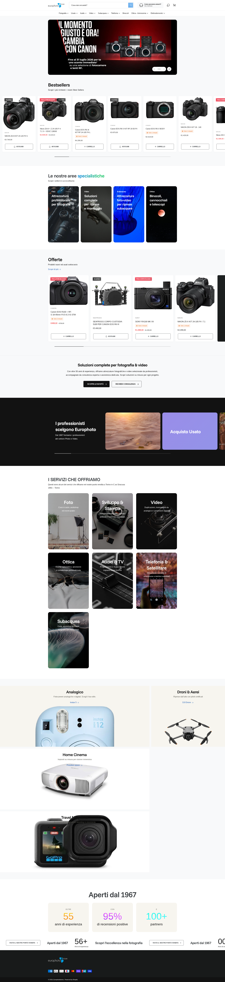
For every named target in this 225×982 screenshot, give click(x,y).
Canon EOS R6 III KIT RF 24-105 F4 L (82, 131)
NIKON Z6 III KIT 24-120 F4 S (16, 136)
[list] (112, 214)
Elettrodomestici (157, 13)
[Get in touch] (168, 5)
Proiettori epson (73, 765)
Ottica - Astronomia (138, 13)
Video (91, 13)
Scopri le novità (95, 384)
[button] (174, 5)
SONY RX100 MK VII (144, 322)
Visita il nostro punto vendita (123, 943)
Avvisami (19, 146)
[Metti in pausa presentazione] (169, 69)
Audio (82, 13)
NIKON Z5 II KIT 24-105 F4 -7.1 (191, 322)
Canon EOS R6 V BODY (155, 129)
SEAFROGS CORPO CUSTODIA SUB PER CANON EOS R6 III (107, 323)
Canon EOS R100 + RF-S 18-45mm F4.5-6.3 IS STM (63, 313)
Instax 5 (73, 702)
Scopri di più (53, 269)
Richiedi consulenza (126, 384)
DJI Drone (186, 702)
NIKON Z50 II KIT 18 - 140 (191, 127)
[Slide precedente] (154, 69)
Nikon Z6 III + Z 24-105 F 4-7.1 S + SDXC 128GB (50, 130)
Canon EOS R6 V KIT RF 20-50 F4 (123, 129)
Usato (73, 13)
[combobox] (101, 5)
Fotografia (62, 13)
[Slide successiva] (164, 69)
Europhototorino (58, 979)
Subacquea (102, 13)
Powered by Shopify (71, 979)
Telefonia (114, 13)
